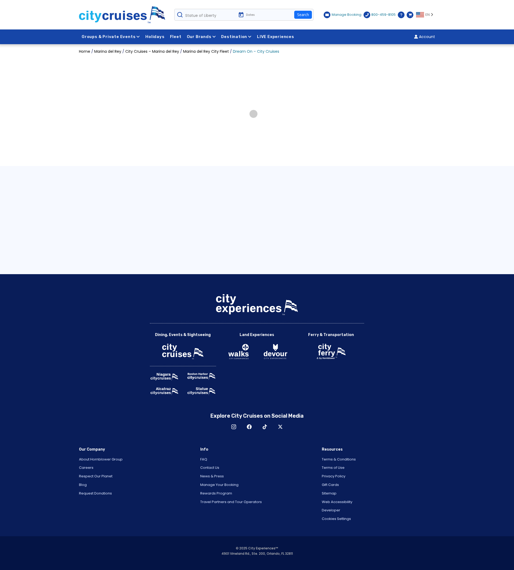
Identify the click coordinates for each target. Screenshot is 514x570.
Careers (86, 467)
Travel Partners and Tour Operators (231, 501)
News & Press (212, 476)
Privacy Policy (333, 476)
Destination (234, 36)
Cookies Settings (336, 518)
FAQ (203, 459)
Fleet (176, 36)
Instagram (233, 426)
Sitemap (329, 493)
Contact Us (209, 467)
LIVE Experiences (275, 36)
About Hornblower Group (101, 459)
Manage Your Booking (219, 484)
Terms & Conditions (339, 459)
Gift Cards (330, 484)
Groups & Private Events (108, 36)
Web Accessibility (337, 501)
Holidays (154, 36)
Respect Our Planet (95, 476)
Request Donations (95, 493)
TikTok (264, 426)
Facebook (249, 426)
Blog (83, 484)
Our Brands (199, 36)
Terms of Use (333, 467)
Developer (331, 510)
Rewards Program (216, 493)
